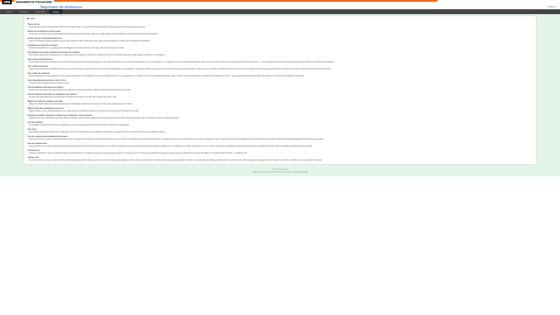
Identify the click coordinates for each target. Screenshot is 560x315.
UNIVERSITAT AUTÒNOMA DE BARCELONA (274, 172)
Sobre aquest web (282, 169)
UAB (7, 2)
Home (32, 19)
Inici (273, 169)
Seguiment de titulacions (61, 6)
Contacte (551, 7)
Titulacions (23, 11)
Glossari (56, 11)
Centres (9, 11)
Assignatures (40, 11)
